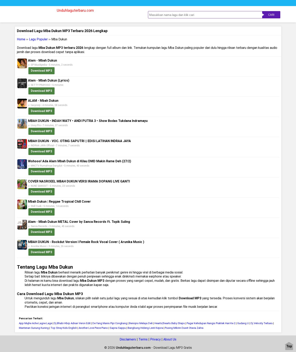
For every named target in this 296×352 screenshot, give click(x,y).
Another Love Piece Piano (93, 327)
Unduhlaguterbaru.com (75, 10)
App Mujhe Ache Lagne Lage (35, 323)
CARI (271, 14)
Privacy (155, 339)
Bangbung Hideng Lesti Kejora (145, 327)
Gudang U (243, 323)
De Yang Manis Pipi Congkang (109, 323)
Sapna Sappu (118, 327)
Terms (143, 339)
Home (21, 39)
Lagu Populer (38, 39)
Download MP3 (41, 70)
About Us (169, 339)
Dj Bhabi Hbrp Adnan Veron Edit (72, 323)
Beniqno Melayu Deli (141, 323)
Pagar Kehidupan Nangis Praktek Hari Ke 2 (211, 323)
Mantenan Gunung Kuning (34, 327)
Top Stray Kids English (64, 327)
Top (289, 346)
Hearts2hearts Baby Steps (169, 323)
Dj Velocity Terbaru (262, 323)
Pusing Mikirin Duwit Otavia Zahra (184, 327)
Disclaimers (128, 339)
